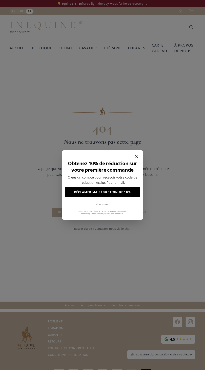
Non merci (102, 204)
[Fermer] (137, 157)
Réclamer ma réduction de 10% (102, 192)
